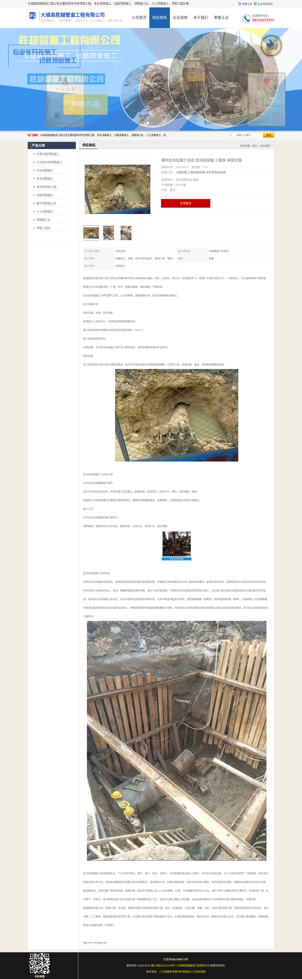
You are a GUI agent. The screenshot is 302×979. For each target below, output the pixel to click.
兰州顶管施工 (45, 170)
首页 (254, 146)
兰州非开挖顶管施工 (49, 162)
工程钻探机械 (196, 172)
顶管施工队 (43, 219)
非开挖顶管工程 (46, 187)
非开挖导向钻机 (216, 172)
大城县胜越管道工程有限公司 (193, 965)
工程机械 (181, 172)
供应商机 (159, 18)
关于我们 (200, 18)
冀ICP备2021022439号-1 (164, 965)
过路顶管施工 (45, 195)
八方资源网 (165, 971)
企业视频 (180, 18)
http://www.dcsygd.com (94, 942)
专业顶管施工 (45, 178)
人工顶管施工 (45, 211)
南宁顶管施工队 (46, 203)
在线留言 (185, 203)
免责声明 (177, 971)
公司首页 (139, 18)
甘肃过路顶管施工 (47, 154)
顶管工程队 (43, 228)
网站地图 (200, 971)
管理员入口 (189, 971)
